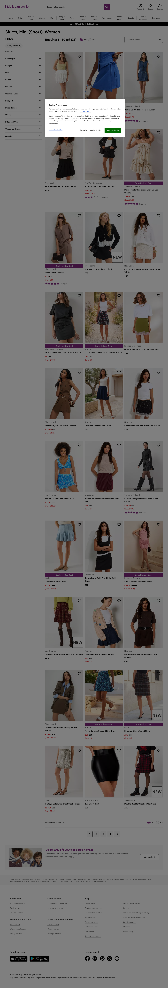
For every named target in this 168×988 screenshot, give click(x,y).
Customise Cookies (55, 130)
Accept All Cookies (113, 130)
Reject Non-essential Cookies (90, 130)
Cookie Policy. (85, 111)
